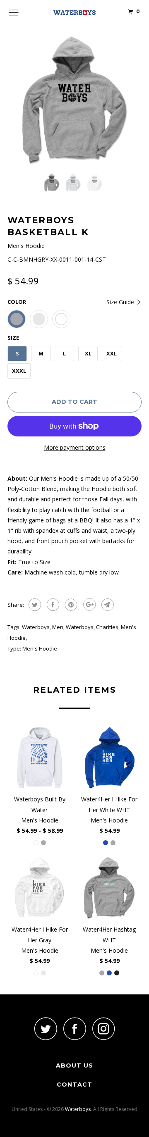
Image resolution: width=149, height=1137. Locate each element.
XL (88, 353)
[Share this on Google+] (88, 604)
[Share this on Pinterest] (70, 604)
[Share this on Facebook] (52, 604)
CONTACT (74, 1084)
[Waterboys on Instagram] (103, 1028)
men (57, 627)
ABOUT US (74, 1065)
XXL (111, 353)
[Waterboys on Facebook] (74, 1028)
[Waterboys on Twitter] (45, 1028)
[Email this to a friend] (106, 604)
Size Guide (121, 302)
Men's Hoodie (39, 648)
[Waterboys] (74, 12)
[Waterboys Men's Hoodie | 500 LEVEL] (74, 100)
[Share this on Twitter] (33, 604)
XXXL (19, 370)
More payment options (75, 447)
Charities (107, 627)
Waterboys (36, 627)
